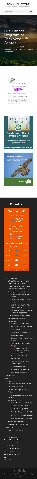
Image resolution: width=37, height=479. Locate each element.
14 (15, 448)
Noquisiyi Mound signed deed (18, 424)
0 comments (9, 52)
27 (13, 454)
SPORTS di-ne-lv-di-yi (26, 49)
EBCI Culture (9, 381)
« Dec (5, 460)
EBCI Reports (12, 321)
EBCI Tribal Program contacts (14, 430)
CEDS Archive (15, 330)
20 (13, 451)
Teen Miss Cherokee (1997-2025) (21, 412)
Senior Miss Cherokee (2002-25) (21, 403)
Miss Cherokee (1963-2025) (20, 406)
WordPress (18, 476)
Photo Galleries (10, 375)
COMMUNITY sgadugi (11, 49)
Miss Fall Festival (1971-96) (19, 409)
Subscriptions (9, 427)
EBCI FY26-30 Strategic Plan (20, 323)
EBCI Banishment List (18, 367)
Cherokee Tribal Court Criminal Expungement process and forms (21, 350)
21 (15, 451)
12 (10, 448)
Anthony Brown (11, 47)
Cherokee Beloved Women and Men (20, 383)
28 (15, 454)
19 (10, 451)
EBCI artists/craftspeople (16, 387)
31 (5, 457)
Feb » (10, 460)
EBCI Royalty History (14, 400)
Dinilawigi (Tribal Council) (16, 292)
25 (7, 454)
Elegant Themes (18, 474)
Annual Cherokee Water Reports (21, 326)
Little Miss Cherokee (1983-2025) (21, 418)
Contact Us (8, 378)
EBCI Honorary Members (16, 421)
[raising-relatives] (18, 148)
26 (10, 454)
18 (7, 451)
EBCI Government (11, 279)
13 (13, 448)
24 (5, 454)
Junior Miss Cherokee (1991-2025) (22, 415)
